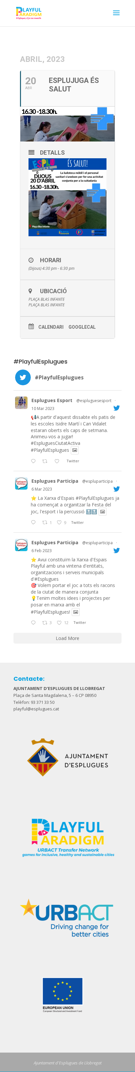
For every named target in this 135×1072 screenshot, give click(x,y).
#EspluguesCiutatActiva (55, 443)
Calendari (51, 327)
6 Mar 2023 (41, 489)
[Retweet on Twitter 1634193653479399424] (47, 461)
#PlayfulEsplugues (50, 450)
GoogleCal (82, 327)
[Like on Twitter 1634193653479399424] (59, 461)
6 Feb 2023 (41, 550)
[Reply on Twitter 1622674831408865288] (34, 623)
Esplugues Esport (51, 400)
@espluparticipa (97, 481)
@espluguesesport (93, 400)
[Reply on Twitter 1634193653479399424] (34, 461)
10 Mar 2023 (42, 408)
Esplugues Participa (54, 481)
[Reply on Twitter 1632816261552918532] (34, 522)
